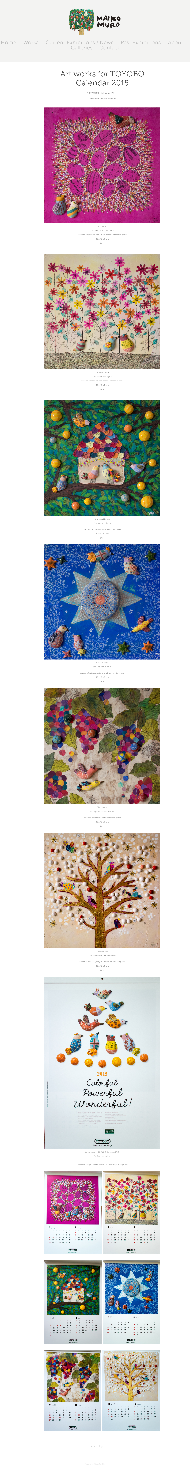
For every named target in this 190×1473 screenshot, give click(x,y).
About (175, 42)
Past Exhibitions (140, 42)
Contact (109, 48)
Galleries (81, 48)
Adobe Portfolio (99, 1464)
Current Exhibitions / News (79, 42)
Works (31, 42)
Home (8, 42)
